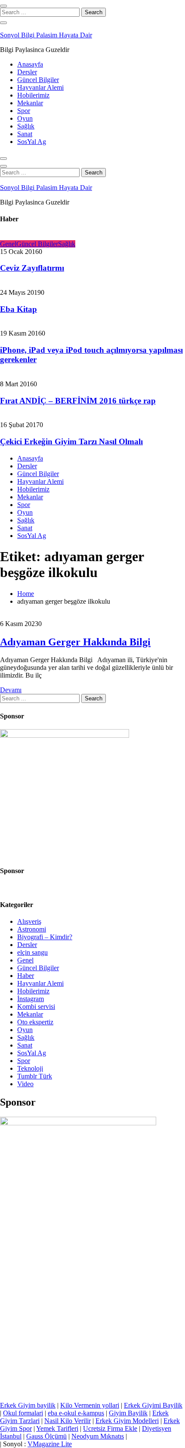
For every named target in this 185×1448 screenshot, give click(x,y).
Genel (8, 243)
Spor (23, 110)
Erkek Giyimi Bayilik (153, 1405)
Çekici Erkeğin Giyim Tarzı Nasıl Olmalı (71, 441)
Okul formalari (23, 1413)
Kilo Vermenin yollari (89, 1405)
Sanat (24, 133)
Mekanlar (30, 103)
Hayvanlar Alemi (40, 87)
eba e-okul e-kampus (76, 1413)
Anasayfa (30, 64)
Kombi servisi (36, 1006)
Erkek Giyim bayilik (28, 1405)
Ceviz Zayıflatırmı (32, 267)
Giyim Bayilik (128, 1413)
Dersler (27, 72)
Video (25, 1084)
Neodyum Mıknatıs (97, 1436)
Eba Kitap (18, 309)
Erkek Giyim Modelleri (127, 1420)
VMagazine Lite (50, 1444)
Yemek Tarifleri (57, 1428)
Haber (25, 975)
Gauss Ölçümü (46, 1436)
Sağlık (25, 126)
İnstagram (30, 998)
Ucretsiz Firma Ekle (110, 1428)
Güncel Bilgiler (38, 79)
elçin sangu (32, 952)
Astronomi (31, 929)
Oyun (25, 118)
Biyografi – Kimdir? (44, 937)
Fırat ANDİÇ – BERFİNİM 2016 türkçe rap (78, 400)
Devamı (11, 689)
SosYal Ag (31, 141)
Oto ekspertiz (35, 1022)
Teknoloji (30, 1068)
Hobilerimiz (33, 95)
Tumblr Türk (34, 1076)
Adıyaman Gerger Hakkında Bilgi (75, 642)
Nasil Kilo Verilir (67, 1420)
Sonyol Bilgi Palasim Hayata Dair (46, 35)
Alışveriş (29, 921)
